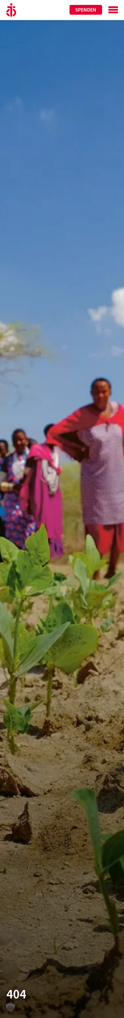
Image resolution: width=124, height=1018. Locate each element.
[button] (10, 1007)
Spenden (85, 9)
